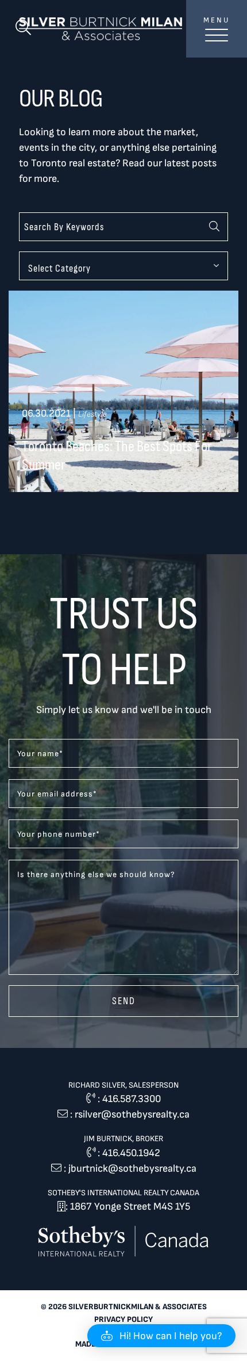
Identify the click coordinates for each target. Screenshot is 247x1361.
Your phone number (58, 834)
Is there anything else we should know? (96, 874)
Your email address (57, 794)
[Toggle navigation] (216, 41)
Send (124, 1001)
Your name (40, 753)
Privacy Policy (123, 1319)
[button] (161, 1335)
